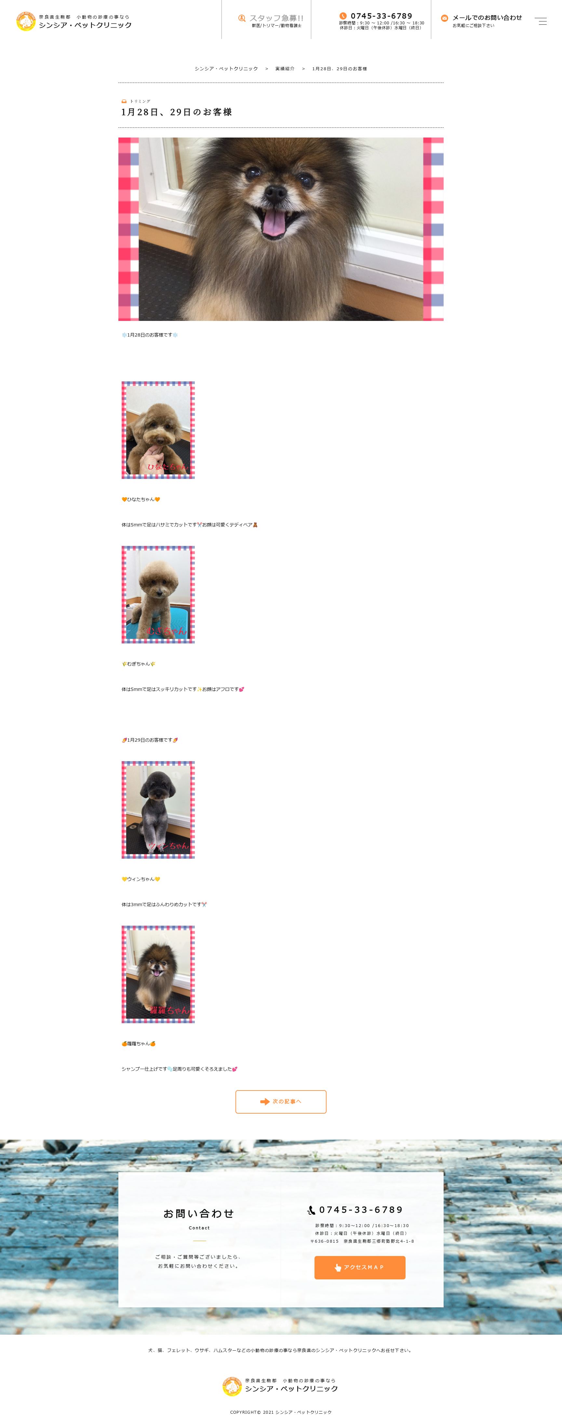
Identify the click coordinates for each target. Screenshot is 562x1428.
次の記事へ (287, 1101)
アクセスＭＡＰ (364, 1267)
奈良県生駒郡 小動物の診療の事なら (85, 22)
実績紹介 (280, 69)
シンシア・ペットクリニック (226, 69)
